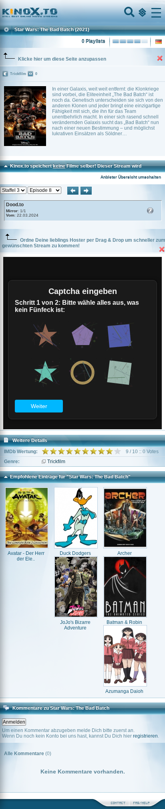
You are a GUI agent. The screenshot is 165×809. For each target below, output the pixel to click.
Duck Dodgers (75, 553)
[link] (82, 13)
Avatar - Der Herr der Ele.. (26, 556)
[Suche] (129, 13)
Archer (124, 553)
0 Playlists (93, 41)
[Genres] (141, 13)
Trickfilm (56, 461)
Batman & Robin (124, 622)
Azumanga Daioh (124, 691)
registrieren (145, 736)
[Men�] (156, 13)
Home (57, 13)
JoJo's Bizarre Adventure (75, 625)
